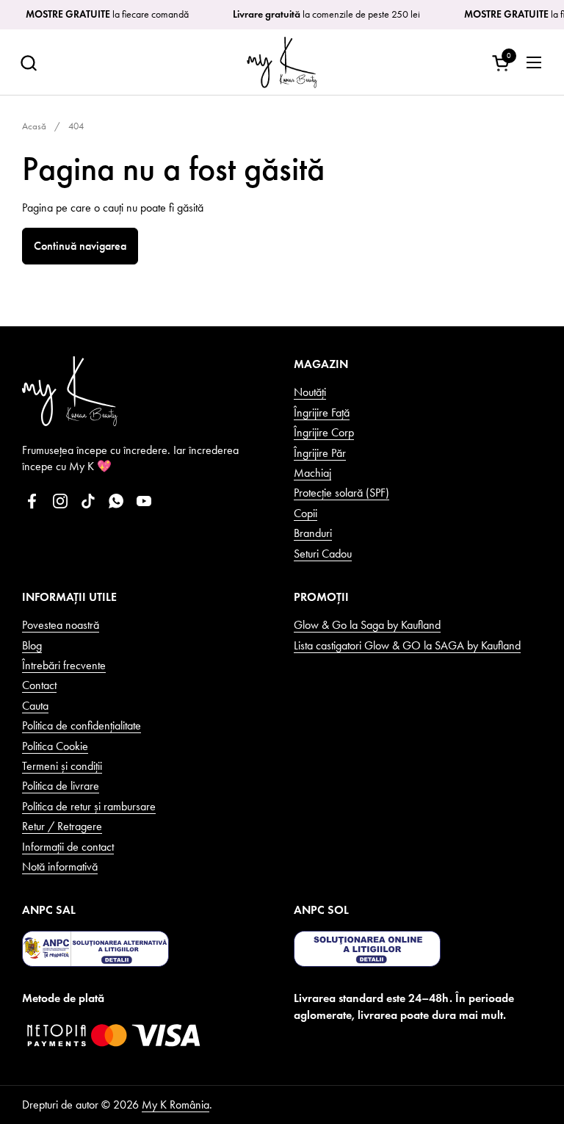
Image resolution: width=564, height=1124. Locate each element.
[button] (28, 63)
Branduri (313, 533)
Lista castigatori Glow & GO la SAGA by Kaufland (407, 645)
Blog (32, 645)
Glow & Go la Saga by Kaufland (367, 625)
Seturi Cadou (323, 554)
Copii (305, 513)
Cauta (35, 706)
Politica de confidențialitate (81, 725)
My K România (175, 1105)
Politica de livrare (60, 786)
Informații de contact (68, 847)
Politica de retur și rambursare (89, 806)
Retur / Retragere (62, 826)
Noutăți (310, 392)
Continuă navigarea (80, 246)
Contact (39, 685)
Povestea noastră (60, 625)
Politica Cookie (55, 746)
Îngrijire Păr (320, 453)
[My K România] (282, 62)
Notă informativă (60, 866)
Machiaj (312, 473)
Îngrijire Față (322, 412)
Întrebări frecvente (64, 665)
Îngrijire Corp (324, 432)
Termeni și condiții (62, 766)
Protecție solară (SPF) (341, 493)
